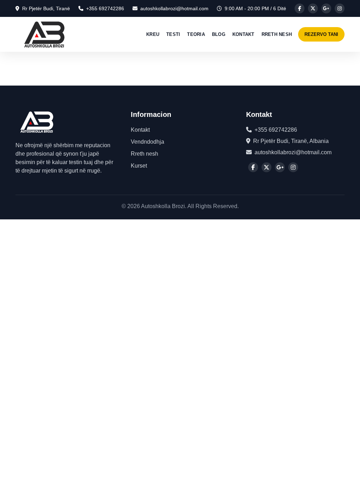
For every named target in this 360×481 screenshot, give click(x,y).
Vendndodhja (147, 142)
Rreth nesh (277, 34)
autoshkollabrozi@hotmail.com (174, 8)
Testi (173, 34)
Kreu (152, 34)
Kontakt (243, 34)
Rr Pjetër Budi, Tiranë (46, 8)
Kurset (139, 166)
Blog (218, 34)
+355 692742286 (105, 8)
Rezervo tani (321, 34)
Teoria (196, 34)
